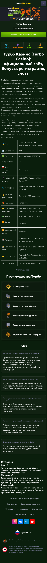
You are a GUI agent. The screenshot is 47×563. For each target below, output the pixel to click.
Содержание (20, 514)
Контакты (12, 504)
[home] (23, 3)
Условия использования (16, 509)
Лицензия (37, 509)
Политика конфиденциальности (23, 498)
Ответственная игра (30, 504)
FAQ (32, 514)
